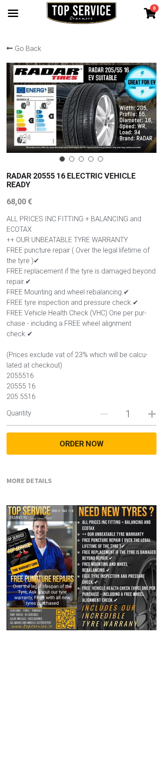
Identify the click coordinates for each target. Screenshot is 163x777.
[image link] (81, 12)
